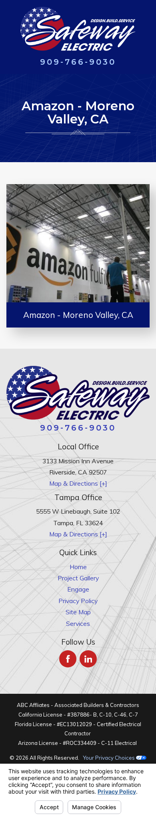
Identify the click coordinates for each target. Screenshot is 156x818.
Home (78, 567)
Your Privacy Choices (109, 757)
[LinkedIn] (88, 658)
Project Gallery (78, 578)
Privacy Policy (78, 601)
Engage (78, 589)
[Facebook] (67, 658)
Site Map (78, 612)
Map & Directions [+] (78, 483)
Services (78, 623)
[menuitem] (78, 566)
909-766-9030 (78, 62)
